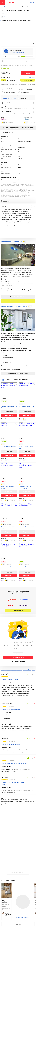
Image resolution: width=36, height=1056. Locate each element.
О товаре (4, 128)
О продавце (14, 128)
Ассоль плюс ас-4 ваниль (9, 679)
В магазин (27, 73)
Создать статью (23, 911)
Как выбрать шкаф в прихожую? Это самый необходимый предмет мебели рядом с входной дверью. (6, 907)
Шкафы (12, 6)
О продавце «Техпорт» (10, 242)
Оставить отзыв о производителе (18, 373)
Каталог (6, 6)
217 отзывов (9, 122)
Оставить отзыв (18, 657)
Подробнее (31, 77)
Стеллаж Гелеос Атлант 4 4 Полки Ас (9, 407)
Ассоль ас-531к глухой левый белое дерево (13, 783)
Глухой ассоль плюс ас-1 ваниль (8, 487)
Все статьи (18, 924)
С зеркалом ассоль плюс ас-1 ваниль (8, 527)
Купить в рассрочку (27, 80)
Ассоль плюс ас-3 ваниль (8, 567)
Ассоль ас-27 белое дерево (10, 709)
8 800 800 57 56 (9, 98)
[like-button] (28, 674)
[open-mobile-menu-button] (2, 2)
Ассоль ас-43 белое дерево (27, 567)
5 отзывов (31, 122)
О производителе (27, 128)
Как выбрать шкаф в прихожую (6, 901)
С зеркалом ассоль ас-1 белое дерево (25, 487)
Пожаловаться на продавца (18, 301)
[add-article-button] (23, 902)
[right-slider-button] (33, 206)
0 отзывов (7, 16)
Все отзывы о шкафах (18, 661)
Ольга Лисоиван (8, 913)
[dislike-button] (33, 674)
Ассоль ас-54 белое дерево (27, 406)
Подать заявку (18, 610)
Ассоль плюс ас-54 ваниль (8, 446)
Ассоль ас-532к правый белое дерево (14, 763)
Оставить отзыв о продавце (18, 296)
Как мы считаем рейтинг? (17, 52)
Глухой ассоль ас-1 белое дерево (26, 447)
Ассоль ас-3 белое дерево (26, 526)
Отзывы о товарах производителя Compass (18, 670)
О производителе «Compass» (13, 307)
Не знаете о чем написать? (22, 917)
